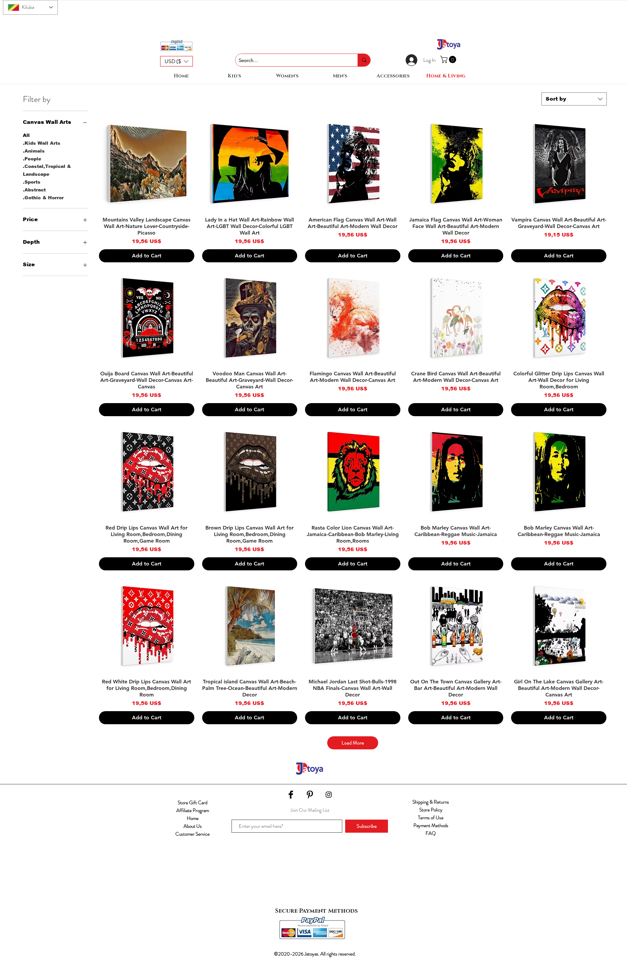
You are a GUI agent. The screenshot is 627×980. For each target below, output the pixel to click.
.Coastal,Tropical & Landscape (47, 170)
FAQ (431, 833)
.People (32, 158)
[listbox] (176, 61)
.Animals (34, 151)
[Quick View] (146, 163)
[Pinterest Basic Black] (310, 795)
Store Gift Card (192, 802)
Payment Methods (430, 825)
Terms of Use (430, 817)
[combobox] (574, 99)
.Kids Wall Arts (41, 143)
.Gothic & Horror (43, 197)
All (26, 135)
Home (193, 818)
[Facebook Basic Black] (291, 795)
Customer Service (192, 834)
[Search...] (364, 60)
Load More (353, 742)
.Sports (31, 182)
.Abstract (34, 189)
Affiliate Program (192, 810)
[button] (176, 61)
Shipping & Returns (430, 802)
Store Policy (430, 809)
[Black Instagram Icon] (329, 795)
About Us (193, 826)
